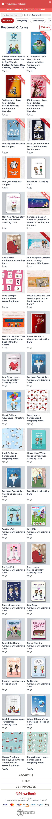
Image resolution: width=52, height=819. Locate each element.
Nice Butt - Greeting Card (37, 183)
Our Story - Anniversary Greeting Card (38, 608)
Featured (7, 20)
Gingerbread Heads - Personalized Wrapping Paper (38, 760)
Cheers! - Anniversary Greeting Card (13, 682)
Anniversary (38, 20)
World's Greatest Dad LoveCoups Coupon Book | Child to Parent (13, 340)
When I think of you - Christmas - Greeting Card (38, 722)
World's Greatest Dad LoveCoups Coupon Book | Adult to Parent (38, 299)
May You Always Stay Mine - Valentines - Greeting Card (13, 220)
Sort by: (27, 15)
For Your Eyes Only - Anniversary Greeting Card (38, 380)
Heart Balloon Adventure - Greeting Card (13, 418)
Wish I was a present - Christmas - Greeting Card (13, 722)
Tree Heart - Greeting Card (38, 492)
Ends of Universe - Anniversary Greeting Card (13, 608)
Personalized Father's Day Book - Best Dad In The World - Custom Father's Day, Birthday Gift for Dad (13, 62)
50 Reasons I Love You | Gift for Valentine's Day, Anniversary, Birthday (11, 105)
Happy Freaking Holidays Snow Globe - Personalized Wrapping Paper (13, 761)
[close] (50, 2)
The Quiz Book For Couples (11, 183)
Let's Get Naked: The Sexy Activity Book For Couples (38, 146)
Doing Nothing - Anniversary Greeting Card (38, 646)
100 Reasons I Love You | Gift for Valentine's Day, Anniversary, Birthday (37, 105)
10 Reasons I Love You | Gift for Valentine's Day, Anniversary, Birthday (36, 62)
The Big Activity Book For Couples (13, 145)
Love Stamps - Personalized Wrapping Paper (10, 298)
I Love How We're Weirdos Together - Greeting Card (37, 456)
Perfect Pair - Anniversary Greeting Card (13, 570)
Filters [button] (46, 27)
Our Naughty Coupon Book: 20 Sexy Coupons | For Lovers (38, 260)
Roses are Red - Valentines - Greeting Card (38, 339)
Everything (22, 20)
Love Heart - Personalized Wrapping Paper (35, 418)
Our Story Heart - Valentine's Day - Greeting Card (11, 380)
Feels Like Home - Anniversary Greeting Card (13, 646)
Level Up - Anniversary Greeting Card (38, 532)
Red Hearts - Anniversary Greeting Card (13, 260)
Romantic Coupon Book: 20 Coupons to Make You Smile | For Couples (38, 221)
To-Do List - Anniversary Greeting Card (38, 684)
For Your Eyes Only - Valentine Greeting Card (13, 494)
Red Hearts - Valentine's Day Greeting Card (35, 570)
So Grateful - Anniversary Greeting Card (13, 532)
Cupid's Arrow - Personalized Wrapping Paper (10, 456)
